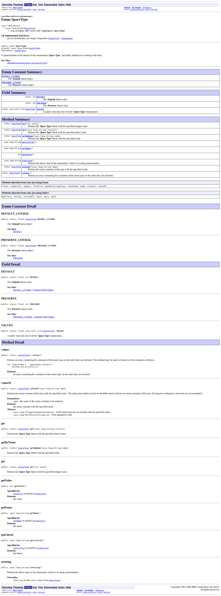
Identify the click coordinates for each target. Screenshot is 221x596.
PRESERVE (41, 103)
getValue (27, 154)
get (24, 124)
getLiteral (28, 142)
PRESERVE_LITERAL (11, 82)
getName (26, 148)
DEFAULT (41, 97)
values (25, 173)
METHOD (41, 9)
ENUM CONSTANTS (24, 9)
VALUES (40, 109)
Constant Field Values (42, 290)
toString (27, 161)
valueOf (26, 167)
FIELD (35, 9)
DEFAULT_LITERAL (11, 76)
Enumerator (67, 38)
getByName (27, 136)
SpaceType (29, 28)
